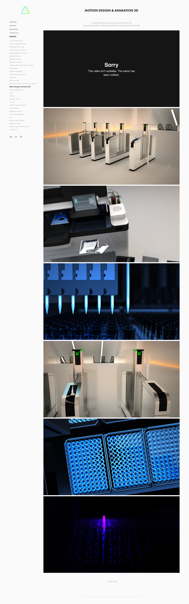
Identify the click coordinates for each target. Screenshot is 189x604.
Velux (11, 93)
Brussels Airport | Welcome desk (19, 126)
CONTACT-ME (13, 33)
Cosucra (11, 102)
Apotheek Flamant (14, 56)
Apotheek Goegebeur (16, 71)
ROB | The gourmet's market (17, 105)
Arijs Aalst (12, 77)
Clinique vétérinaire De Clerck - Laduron (21, 65)
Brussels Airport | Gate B (16, 120)
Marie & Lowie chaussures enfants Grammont (22, 84)
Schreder (12, 96)
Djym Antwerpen (14, 80)
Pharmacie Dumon (14, 99)
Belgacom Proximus (15, 123)
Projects (12, 37)
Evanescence (13, 129)
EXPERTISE (13, 22)
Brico (10, 117)
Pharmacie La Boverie (15, 62)
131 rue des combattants (16, 114)
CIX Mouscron (13, 68)
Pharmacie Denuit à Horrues (17, 50)
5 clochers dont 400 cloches (17, 44)
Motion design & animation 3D (19, 87)
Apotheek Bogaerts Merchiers (18, 53)
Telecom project (14, 108)
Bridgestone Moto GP (15, 111)
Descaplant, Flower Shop (16, 47)
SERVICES (12, 26)
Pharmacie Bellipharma (16, 90)
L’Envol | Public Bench (16, 41)
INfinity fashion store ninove (17, 74)
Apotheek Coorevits (15, 59)
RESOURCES (13, 29)
